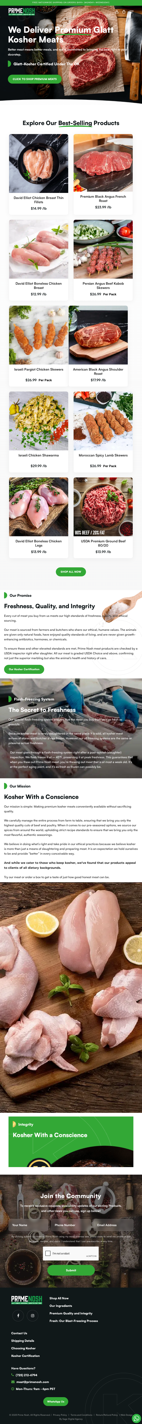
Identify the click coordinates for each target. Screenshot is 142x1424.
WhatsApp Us (55, 1401)
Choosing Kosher (23, 1348)
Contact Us (19, 1333)
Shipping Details (22, 1341)
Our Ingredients (61, 1306)
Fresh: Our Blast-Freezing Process (74, 1321)
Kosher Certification (25, 1356)
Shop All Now (59, 1298)
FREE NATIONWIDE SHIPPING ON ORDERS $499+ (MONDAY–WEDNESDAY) (70, 2)
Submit (71, 1270)
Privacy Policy (60, 1415)
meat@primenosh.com (32, 1382)
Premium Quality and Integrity (71, 1313)
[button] (131, 12)
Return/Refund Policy (107, 1415)
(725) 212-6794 (26, 1375)
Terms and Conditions (81, 1415)
